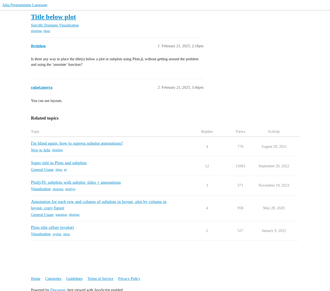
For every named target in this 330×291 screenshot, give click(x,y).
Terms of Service (100, 279)
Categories (53, 279)
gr (65, 169)
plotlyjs (70, 189)
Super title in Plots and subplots (59, 162)
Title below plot (53, 16)
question (61, 215)
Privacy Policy (129, 279)
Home (35, 279)
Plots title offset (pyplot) (52, 227)
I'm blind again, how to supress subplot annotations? (77, 143)
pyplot (57, 234)
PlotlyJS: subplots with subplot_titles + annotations (76, 182)
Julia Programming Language (24, 5)
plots (46, 31)
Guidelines (74, 279)
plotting (36, 31)
